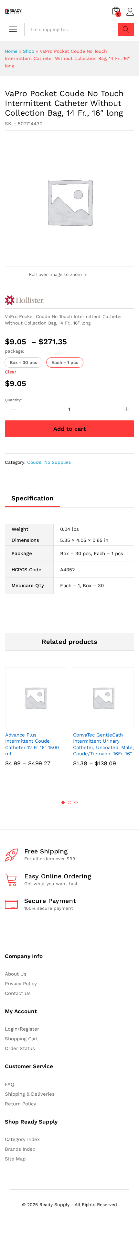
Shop (28, 51)
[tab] (32, 501)
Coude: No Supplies (49, 462)
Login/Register (22, 1029)
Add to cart (69, 428)
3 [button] (76, 802)
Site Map (15, 1159)
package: (14, 351)
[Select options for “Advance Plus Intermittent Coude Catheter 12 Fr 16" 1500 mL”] (28, 724)
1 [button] (63, 802)
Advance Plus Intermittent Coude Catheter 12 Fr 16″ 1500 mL (32, 744)
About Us (16, 974)
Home (11, 51)
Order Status (20, 1048)
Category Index (22, 1139)
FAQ (9, 1084)
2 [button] (69, 802)
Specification (32, 498)
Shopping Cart (21, 1039)
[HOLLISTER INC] (24, 300)
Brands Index (20, 1149)
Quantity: (13, 400)
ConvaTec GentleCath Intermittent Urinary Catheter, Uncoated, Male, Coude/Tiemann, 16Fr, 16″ (103, 744)
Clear (10, 372)
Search (126, 29)
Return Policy (20, 1104)
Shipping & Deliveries (30, 1094)
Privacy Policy (21, 984)
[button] (23, 362)
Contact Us (18, 993)
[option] (36, 726)
